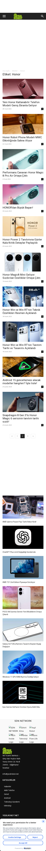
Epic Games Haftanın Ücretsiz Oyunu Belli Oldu (21, 707)
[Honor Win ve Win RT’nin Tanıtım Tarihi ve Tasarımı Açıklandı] (23, 332)
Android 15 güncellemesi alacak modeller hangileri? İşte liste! (22, 382)
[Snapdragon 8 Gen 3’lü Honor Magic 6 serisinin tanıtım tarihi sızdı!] (23, 402)
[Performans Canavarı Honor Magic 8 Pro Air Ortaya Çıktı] (23, 159)
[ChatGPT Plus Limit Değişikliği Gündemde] (23, 537)
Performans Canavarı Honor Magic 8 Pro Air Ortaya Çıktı (23, 174)
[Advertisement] (23, 45)
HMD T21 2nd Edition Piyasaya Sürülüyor (19, 582)
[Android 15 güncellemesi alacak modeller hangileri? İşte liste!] (23, 367)
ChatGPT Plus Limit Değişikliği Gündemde (19, 552)
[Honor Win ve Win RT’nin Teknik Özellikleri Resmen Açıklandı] (23, 296)
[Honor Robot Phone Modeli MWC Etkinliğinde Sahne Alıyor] (23, 124)
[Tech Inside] (13, 742)
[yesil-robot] (13, 750)
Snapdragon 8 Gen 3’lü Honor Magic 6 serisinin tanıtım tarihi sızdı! (21, 418)
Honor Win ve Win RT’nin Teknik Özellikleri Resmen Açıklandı (21, 311)
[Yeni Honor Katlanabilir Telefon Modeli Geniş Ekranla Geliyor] (23, 89)
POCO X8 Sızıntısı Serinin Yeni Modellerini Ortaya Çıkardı (22, 613)
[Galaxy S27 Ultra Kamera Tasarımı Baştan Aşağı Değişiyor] (23, 630)
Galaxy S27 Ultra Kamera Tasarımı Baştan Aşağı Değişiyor (22, 645)
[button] (4, 16)
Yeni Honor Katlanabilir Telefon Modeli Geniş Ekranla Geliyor (21, 104)
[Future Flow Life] (33, 742)
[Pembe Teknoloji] (23, 742)
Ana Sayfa (6, 71)
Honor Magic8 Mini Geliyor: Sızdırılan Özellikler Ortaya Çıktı (21, 276)
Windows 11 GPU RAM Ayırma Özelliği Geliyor (21, 677)
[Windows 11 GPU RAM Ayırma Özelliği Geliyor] (23, 662)
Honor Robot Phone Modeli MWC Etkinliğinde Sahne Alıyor (22, 139)
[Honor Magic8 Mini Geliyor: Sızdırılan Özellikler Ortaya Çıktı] (23, 261)
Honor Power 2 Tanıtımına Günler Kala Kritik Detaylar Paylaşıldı (22, 241)
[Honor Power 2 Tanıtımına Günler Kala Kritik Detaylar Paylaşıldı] (23, 226)
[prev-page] (12, 436)
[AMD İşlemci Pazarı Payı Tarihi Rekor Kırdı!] (23, 507)
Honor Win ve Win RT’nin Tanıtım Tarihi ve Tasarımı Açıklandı (22, 346)
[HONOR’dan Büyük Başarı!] (23, 194)
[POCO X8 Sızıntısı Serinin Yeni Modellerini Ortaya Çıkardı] (23, 598)
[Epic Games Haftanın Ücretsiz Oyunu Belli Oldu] (23, 693)
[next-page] (33, 436)
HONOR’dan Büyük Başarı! (18, 207)
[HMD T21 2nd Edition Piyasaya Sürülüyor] (23, 568)
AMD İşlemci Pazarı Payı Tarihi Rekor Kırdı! (19, 522)
